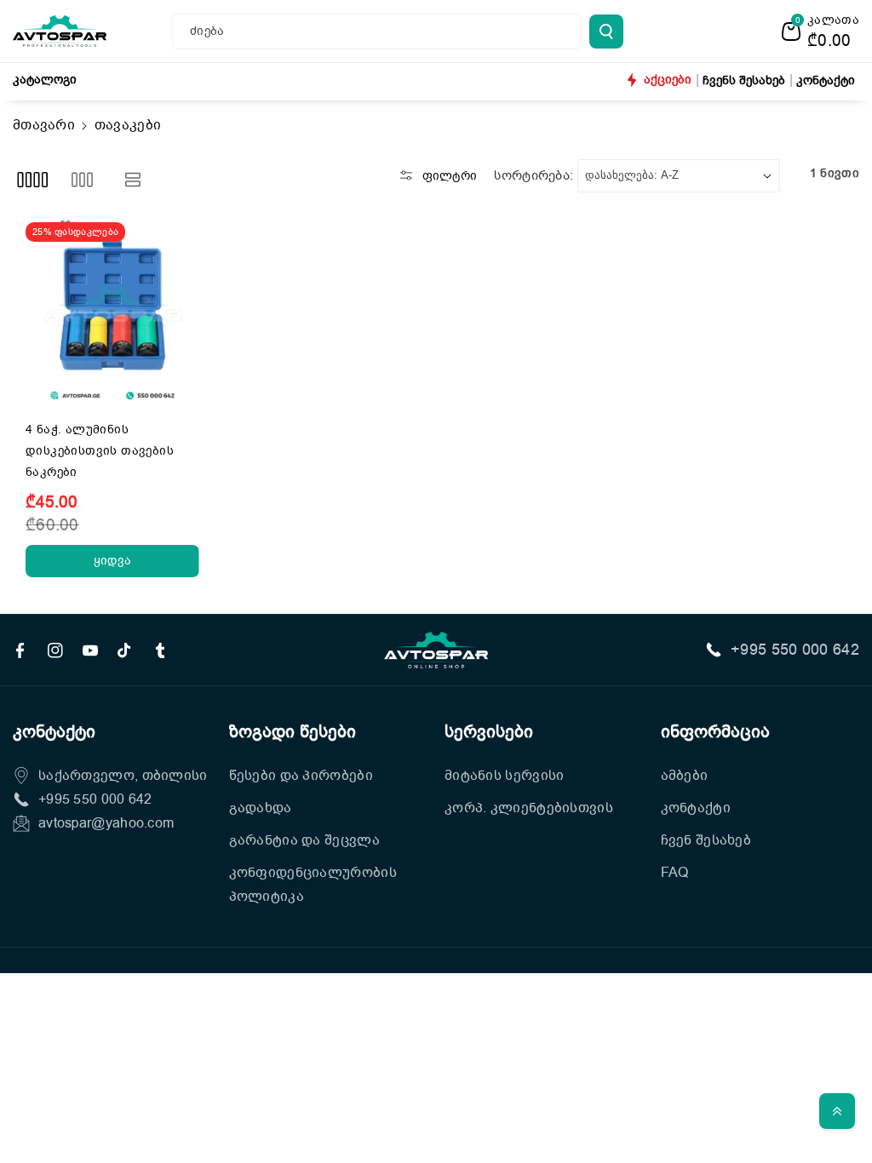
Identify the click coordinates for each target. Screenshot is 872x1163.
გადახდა (260, 808)
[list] (133, 180)
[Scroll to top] (837, 1111)
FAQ (675, 872)
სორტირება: (533, 175)
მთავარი (44, 125)
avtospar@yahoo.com (106, 823)
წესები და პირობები (301, 775)
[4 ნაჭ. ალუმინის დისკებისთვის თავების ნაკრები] (112, 309)
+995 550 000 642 (795, 649)
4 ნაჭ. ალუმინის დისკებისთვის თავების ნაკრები (100, 450)
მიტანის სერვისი (505, 775)
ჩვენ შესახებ (706, 840)
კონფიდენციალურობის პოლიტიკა (313, 884)
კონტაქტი (696, 808)
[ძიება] (606, 31)
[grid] (32, 180)
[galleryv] (82, 180)
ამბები (684, 775)
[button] (820, 31)
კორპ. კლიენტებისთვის (529, 808)
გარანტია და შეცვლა (304, 840)
